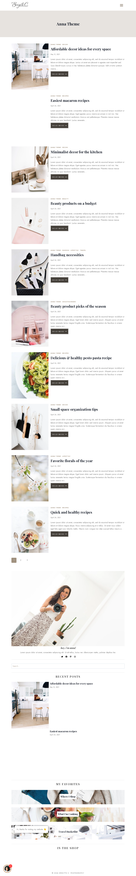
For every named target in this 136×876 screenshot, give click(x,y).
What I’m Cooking (68, 814)
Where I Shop (68, 796)
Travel (83, 250)
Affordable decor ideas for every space (81, 49)
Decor (65, 44)
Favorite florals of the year (72, 460)
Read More (60, 74)
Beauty (65, 199)
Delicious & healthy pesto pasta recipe (81, 358)
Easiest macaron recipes (70, 100)
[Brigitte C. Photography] (19, 5)
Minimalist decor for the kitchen (76, 152)
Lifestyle (74, 250)
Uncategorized (69, 302)
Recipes (65, 96)
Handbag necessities (67, 254)
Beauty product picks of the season (78, 306)
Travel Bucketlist (68, 831)
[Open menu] (122, 5)
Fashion (65, 250)
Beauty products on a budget (73, 203)
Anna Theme (56, 44)
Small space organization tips (74, 409)
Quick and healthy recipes (71, 512)
